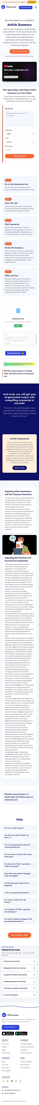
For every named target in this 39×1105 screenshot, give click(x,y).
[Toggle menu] (36, 7)
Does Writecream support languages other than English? (17, 874)
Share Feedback (10, 1093)
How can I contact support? (14, 828)
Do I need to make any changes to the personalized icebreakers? (18, 920)
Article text (9, 109)
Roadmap (23, 1050)
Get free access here (19, 51)
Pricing (4, 1047)
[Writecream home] (4, 1015)
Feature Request (26, 1053)
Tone (6, 138)
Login (3, 1050)
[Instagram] (20, 1081)
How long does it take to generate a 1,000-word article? (17, 865)
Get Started (6, 1053)
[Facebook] (7, 1081)
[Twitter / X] (3, 1081)
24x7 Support (6, 1071)
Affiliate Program (26, 1044)
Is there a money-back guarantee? (16, 893)
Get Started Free (25, 7)
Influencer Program (27, 1047)
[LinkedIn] (16, 1081)
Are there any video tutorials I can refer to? (16, 836)
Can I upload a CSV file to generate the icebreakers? (17, 910)
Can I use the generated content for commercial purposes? (17, 846)
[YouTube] (12, 1081)
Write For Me (19, 468)
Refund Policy (25, 1068)
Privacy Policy (25, 1065)
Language (8, 130)
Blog (3, 1062)
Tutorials (5, 1065)
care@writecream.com (12, 1090)
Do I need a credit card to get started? (15, 901)
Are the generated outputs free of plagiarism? (16, 884)
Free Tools (5, 1044)
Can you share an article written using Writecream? (17, 855)
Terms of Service (26, 1062)
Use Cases (5, 1068)
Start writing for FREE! (19, 935)
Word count (9, 146)
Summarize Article (19, 156)
